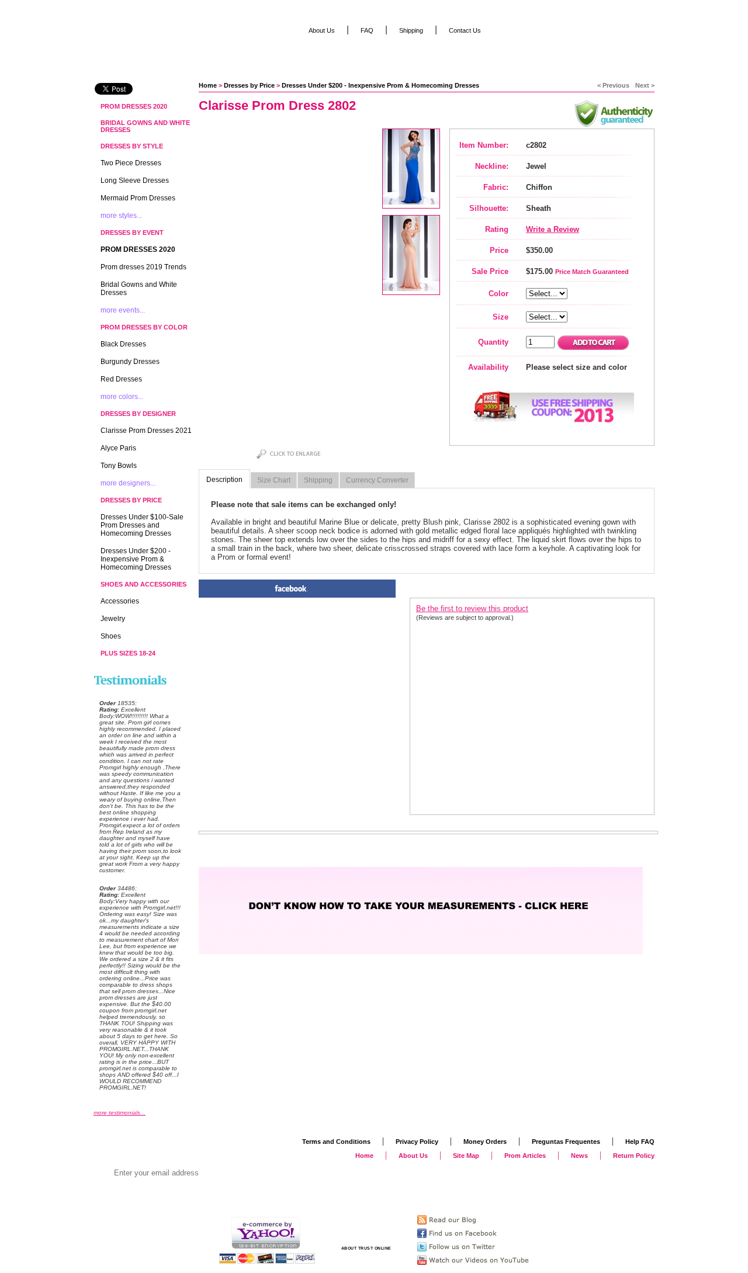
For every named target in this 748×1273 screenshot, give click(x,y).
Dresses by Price (249, 85)
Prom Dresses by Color (144, 327)
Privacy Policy (417, 1141)
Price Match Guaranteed (592, 271)
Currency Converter (377, 480)
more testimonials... (120, 1112)
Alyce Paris (118, 448)
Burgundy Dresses (130, 362)
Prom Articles (525, 1155)
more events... (123, 310)
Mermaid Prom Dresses (138, 198)
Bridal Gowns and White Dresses (145, 126)
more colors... (122, 397)
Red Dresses (121, 379)
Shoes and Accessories (143, 584)
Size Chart (273, 480)
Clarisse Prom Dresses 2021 (146, 430)
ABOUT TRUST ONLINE (366, 1248)
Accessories (120, 601)
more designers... (128, 483)
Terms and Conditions (336, 1141)
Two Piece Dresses (131, 163)
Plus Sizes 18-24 (128, 653)
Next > (644, 85)
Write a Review (552, 229)
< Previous (613, 85)
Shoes (111, 636)
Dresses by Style (132, 146)
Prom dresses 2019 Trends (143, 267)
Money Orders (485, 1141)
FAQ (367, 30)
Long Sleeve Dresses (135, 180)
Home (208, 85)
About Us (322, 30)
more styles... (121, 215)
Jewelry (113, 619)
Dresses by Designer (138, 413)
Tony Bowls (119, 466)
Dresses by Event (132, 232)
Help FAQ (639, 1141)
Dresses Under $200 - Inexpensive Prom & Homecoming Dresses (380, 85)
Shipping (318, 480)
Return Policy (633, 1155)
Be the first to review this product (472, 608)
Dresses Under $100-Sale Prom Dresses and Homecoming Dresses (142, 525)
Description (224, 480)
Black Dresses (123, 344)
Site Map (466, 1155)
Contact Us (465, 30)
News (579, 1155)
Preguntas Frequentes (566, 1141)
